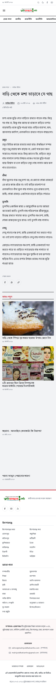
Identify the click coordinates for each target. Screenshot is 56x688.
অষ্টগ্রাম (32, 556)
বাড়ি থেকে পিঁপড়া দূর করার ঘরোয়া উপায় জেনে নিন (26, 338)
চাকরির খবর (34, 589)
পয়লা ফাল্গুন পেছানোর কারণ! (16, 476)
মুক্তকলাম (33, 571)
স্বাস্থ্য (4, 593)
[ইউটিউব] (11, 508)
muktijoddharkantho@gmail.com (25, 652)
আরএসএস (40, 666)
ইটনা (31, 551)
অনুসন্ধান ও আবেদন (37, 602)
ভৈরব (31, 542)
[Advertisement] (28, 52)
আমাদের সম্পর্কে (17, 666)
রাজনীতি (28, 19)
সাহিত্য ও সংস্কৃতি (8, 602)
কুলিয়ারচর (6, 542)
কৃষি (3, 584)
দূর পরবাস (5, 607)
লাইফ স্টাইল (16, 87)
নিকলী (4, 551)
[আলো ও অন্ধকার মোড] (43, 2)
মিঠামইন (5, 556)
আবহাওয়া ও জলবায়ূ (9, 589)
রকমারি (32, 593)
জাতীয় (18, 19)
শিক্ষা (4, 576)
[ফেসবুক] (5, 508)
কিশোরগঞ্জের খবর (8, 529)
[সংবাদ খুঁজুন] (38, 2)
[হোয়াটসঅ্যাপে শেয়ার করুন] (12, 282)
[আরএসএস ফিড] (17, 508)
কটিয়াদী (32, 538)
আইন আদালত (35, 580)
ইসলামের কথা (35, 598)
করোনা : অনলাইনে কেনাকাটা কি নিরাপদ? (22, 431)
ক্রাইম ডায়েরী (34, 584)
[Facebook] (47, 2)
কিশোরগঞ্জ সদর (35, 529)
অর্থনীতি (39, 19)
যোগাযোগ (30, 666)
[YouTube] (52, 2)
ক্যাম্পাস (32, 576)
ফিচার (4, 580)
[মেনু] (4, 10)
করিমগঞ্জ (5, 547)
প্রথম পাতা (7, 19)
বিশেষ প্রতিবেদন (35, 607)
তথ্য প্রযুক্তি (6, 611)
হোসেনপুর (5, 533)
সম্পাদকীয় (6, 571)
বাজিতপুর (5, 538)
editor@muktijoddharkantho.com (25, 648)
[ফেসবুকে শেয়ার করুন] (5, 282)
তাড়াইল (32, 547)
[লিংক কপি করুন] (18, 282)
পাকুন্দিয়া (33, 533)
